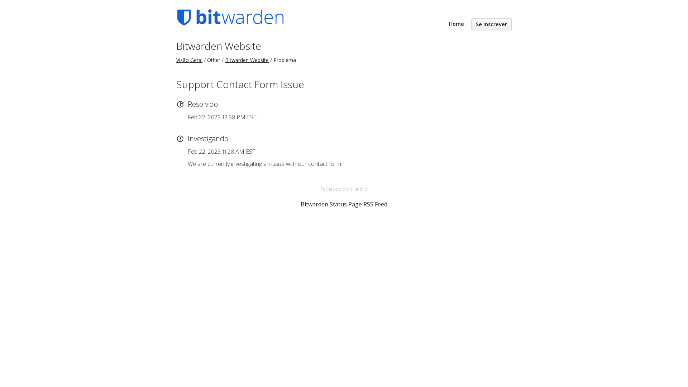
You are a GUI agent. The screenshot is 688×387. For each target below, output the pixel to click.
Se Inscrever (491, 24)
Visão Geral (189, 60)
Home (456, 23)
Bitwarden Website (218, 46)
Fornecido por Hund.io (344, 189)
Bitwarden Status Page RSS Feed (344, 204)
